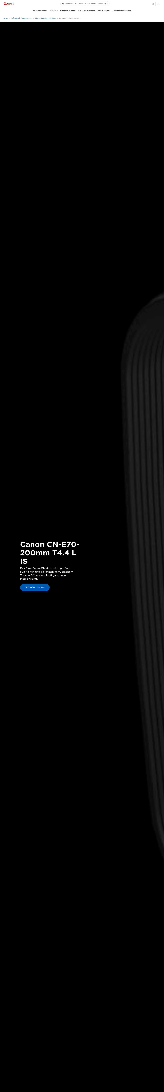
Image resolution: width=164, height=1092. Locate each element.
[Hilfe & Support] (111, 10)
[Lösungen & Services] (96, 10)
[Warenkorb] (158, 4)
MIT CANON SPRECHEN (34, 587)
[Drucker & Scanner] (76, 10)
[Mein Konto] (153, 4)
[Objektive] (58, 10)
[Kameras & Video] (48, 10)
